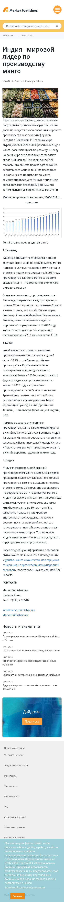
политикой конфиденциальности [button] (25, 887)
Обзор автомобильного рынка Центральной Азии (31, 674)
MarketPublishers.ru (15, 615)
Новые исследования (14, 827)
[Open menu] (57, 9)
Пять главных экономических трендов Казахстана (31, 650)
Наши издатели (11, 796)
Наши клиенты (11, 786)
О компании (10, 775)
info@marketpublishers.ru (18, 610)
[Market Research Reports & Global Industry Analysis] (20, 9)
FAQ (6, 806)
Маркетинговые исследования (9, 35)
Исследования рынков (15, 817)
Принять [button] (17, 896)
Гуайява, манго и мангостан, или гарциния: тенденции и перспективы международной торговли (30, 565)
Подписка (32, 721)
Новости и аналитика (14, 837)
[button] (7, 896)
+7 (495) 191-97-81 (15, 755)
